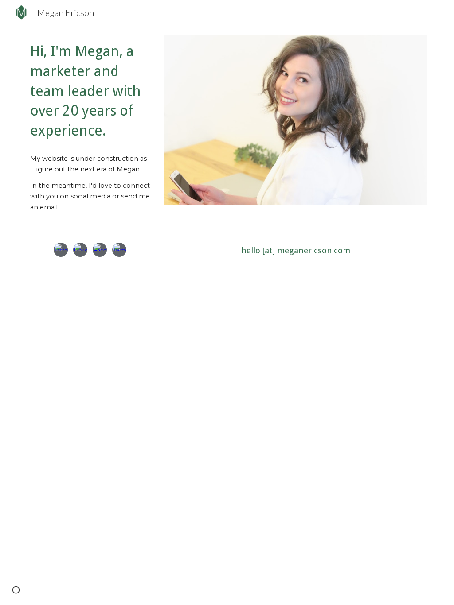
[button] (16, 590)
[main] (90, 91)
